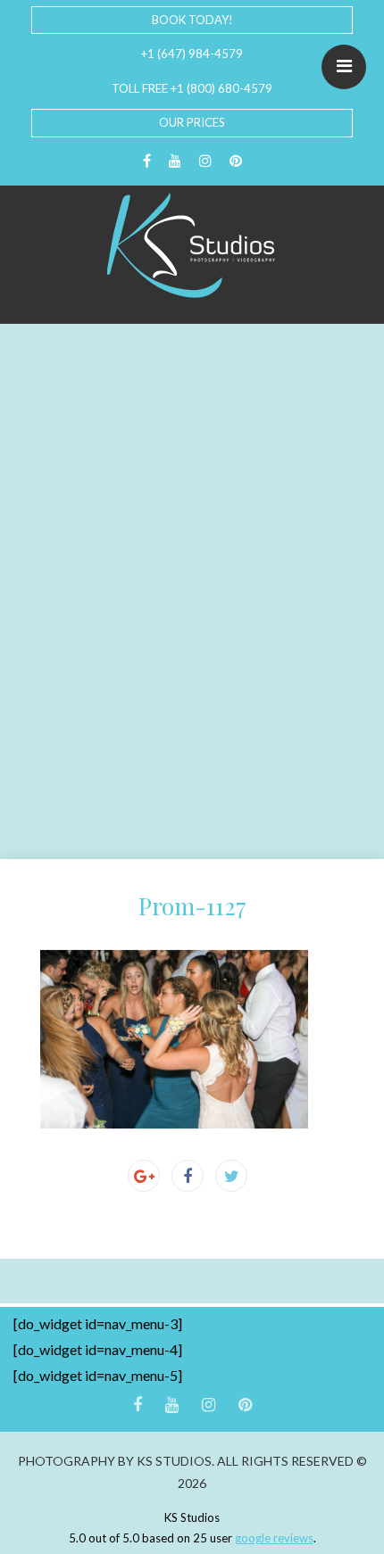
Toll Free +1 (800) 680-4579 (192, 88)
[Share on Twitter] (231, 1176)
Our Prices (192, 122)
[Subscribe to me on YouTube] (175, 161)
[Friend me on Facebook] (147, 161)
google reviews (274, 1538)
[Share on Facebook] (187, 1176)
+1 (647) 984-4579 (192, 53)
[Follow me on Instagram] (205, 161)
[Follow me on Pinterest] (236, 161)
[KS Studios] (192, 245)
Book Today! (192, 19)
